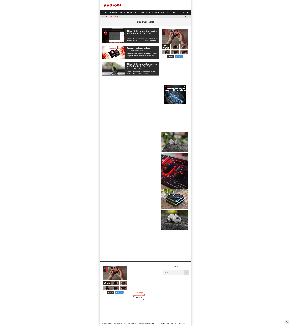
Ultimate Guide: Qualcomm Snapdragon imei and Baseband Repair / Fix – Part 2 (142, 32)
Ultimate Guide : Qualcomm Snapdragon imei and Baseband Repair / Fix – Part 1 (142, 65)
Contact (183, 12)
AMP (162, 12)
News (136, 12)
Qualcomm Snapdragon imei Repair (139, 48)
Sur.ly (141, 298)
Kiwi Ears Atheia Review (115, 16)
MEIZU (180, 323)
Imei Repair (131, 35)
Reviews (130, 12)
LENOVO (176, 323)
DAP (167, 12)
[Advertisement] (161, 5)
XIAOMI (168, 323)
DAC (156, 12)
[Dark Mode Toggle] (287, 322)
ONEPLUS (163, 323)
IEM (142, 12)
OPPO (172, 323)
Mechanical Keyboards (117, 12)
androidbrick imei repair (134, 50)
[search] (186, 272)
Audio (106, 12)
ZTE (187, 323)
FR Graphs (149, 12)
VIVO (184, 323)
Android (173, 12)
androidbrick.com (139, 295)
